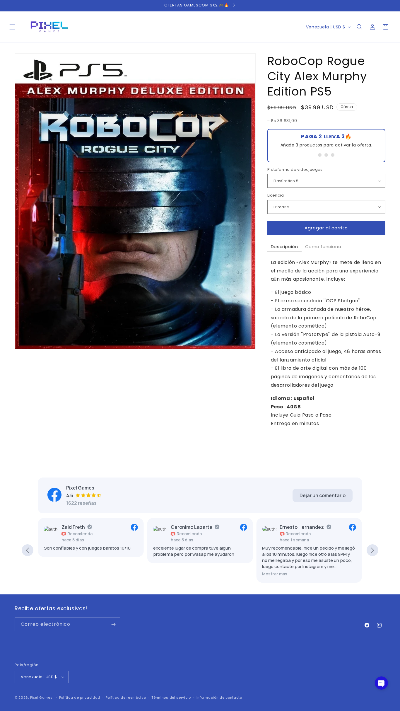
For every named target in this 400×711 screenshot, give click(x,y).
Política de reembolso (126, 697)
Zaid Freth (73, 527)
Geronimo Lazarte (191, 527)
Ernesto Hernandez (302, 527)
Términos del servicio (171, 697)
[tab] (284, 247)
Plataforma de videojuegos (295, 169)
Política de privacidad (79, 697)
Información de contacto (219, 697)
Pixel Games (41, 697)
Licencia (275, 195)
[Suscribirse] (113, 624)
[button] (12, 27)
